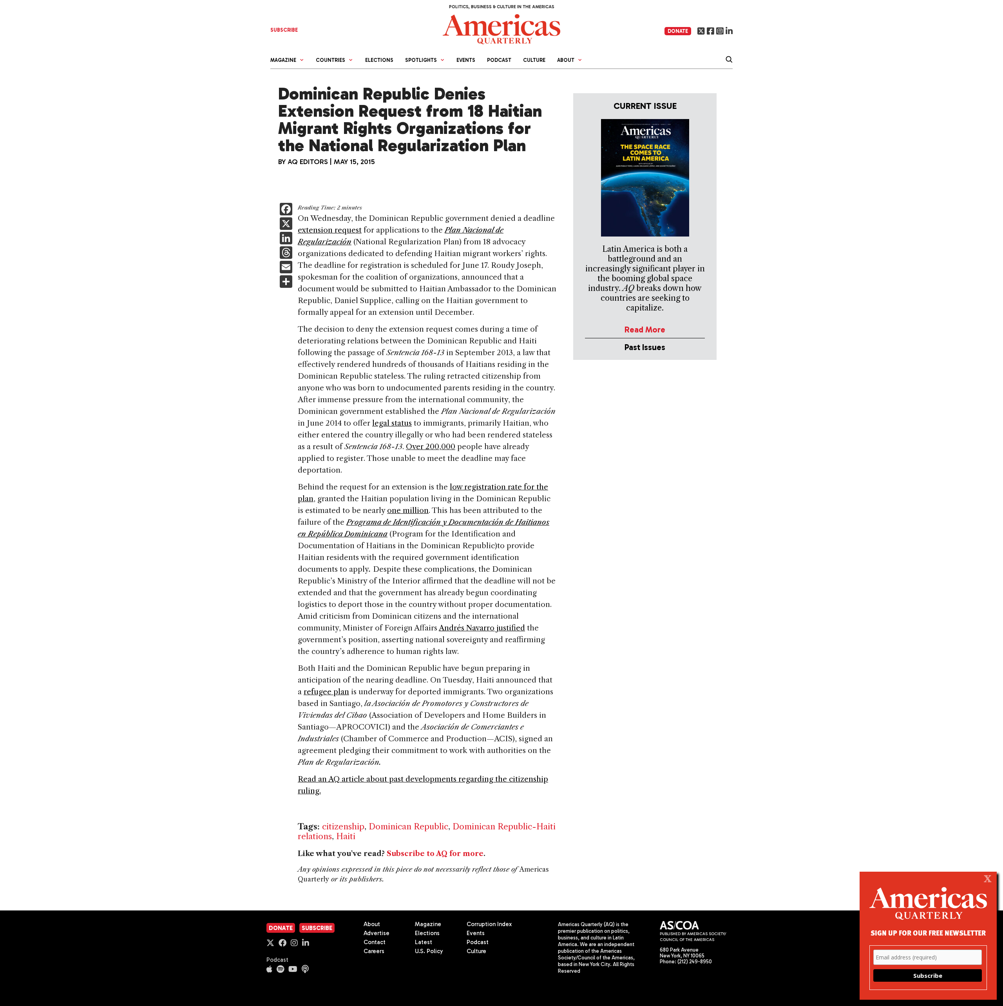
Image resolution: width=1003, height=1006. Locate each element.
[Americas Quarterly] (501, 28)
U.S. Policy (429, 951)
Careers (374, 951)
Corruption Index (489, 924)
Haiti (345, 836)
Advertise (376, 933)
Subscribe (317, 928)
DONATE (678, 31)
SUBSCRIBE (284, 30)
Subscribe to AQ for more (435, 853)
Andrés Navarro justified (482, 627)
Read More (645, 329)
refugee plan (326, 691)
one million (408, 510)
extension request (330, 230)
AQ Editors (308, 161)
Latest (423, 942)
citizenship (343, 826)
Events (465, 60)
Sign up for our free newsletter (928, 932)
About (372, 924)
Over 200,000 (430, 446)
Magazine (428, 924)
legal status (392, 423)
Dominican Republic (408, 826)
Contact (375, 942)
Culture (534, 60)
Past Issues (645, 347)
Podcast (499, 60)
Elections (379, 60)
